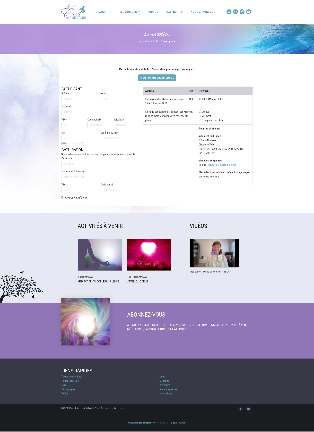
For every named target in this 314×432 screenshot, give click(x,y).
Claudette (103, 12)
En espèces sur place (212, 120)
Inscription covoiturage (157, 78)
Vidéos (153, 12)
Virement (206, 116)
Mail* (64, 132)
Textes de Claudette (71, 376)
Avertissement (119, 408)
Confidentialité (107, 408)
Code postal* (94, 119)
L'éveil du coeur (137, 281)
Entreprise (66, 158)
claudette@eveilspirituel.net (222, 164)
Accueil (143, 41)
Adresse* (66, 106)
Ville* (64, 119)
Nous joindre (165, 393)
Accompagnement (204, 12)
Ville (63, 184)
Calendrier (174, 12)
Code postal (107, 184)
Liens (162, 376)
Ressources (128, 12)
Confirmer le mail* (110, 132)
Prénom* (66, 93)
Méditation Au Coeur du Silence (98, 281)
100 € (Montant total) (212, 99)
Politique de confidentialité (72, 143)
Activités (154, 41)
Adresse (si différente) (73, 171)
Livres (64, 385)
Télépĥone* (120, 119)
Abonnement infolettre (76, 197)
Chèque (205, 111)
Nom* (104, 93)
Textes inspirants (70, 380)
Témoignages (68, 389)
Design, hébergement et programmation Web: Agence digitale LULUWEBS (157, 423)
